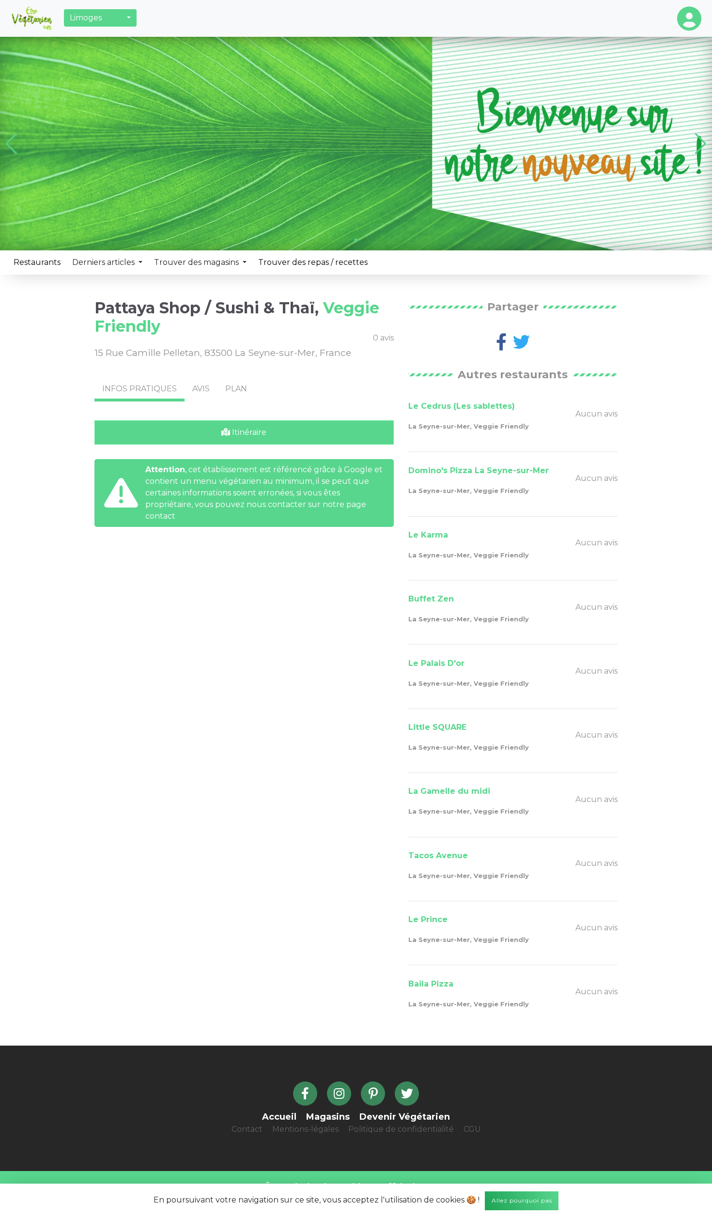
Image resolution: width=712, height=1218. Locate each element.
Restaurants (37, 262)
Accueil (279, 1116)
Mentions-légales (305, 1129)
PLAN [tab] (236, 388)
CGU (472, 1129)
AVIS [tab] (201, 388)
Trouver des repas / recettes (313, 262)
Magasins (328, 1116)
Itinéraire (248, 432)
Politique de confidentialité (401, 1129)
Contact (247, 1129)
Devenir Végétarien (404, 1116)
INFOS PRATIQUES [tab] (139, 388)
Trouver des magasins (197, 262)
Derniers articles (104, 262)
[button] (100, 18)
